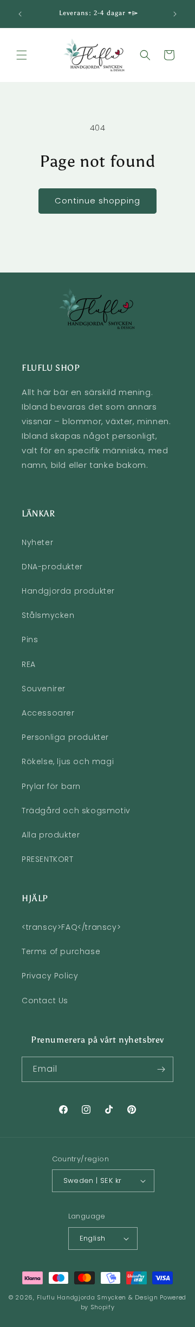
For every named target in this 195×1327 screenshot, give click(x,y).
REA (29, 664)
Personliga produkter (65, 737)
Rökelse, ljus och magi (68, 761)
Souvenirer (44, 688)
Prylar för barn (51, 786)
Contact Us (45, 1000)
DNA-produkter (52, 566)
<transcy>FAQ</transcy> (71, 927)
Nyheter (37, 542)
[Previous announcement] (20, 14)
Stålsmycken (48, 615)
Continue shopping (97, 200)
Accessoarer (48, 712)
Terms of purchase (61, 951)
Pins (30, 639)
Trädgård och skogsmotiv (76, 810)
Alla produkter (51, 834)
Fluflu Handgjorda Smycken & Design (97, 1297)
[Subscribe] (161, 1069)
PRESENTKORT (48, 859)
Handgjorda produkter (68, 591)
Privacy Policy (50, 975)
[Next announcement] (175, 14)
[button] (22, 55)
